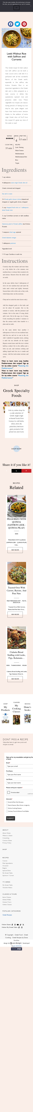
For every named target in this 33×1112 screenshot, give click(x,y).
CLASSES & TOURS (10, 894)
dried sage (12, 232)
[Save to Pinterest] (26, 471)
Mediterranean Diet (21, 157)
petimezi (13, 243)
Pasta (24, 601)
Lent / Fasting (19, 147)
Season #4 (16, 602)
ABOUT (6, 830)
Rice (16, 160)
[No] (31, 6)
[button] (6, 138)
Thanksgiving (16, 665)
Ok (16, 7)
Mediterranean (19, 154)
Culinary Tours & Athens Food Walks (18, 811)
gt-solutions (17, 946)
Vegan (17, 163)
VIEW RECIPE (15, 550)
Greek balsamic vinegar (9, 238)
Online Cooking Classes (15, 808)
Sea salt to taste (7, 194)
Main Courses (19, 150)
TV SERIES (6, 882)
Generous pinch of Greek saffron (12, 224)
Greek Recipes (7, 915)
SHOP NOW (16, 449)
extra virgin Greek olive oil (19, 183)
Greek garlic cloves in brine (13, 199)
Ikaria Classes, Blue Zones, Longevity (19, 805)
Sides (16, 534)
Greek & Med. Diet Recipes (15, 802)
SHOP (5, 849)
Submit (10, 818)
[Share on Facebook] (7, 471)
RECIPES (6, 857)
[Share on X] (16, 471)
